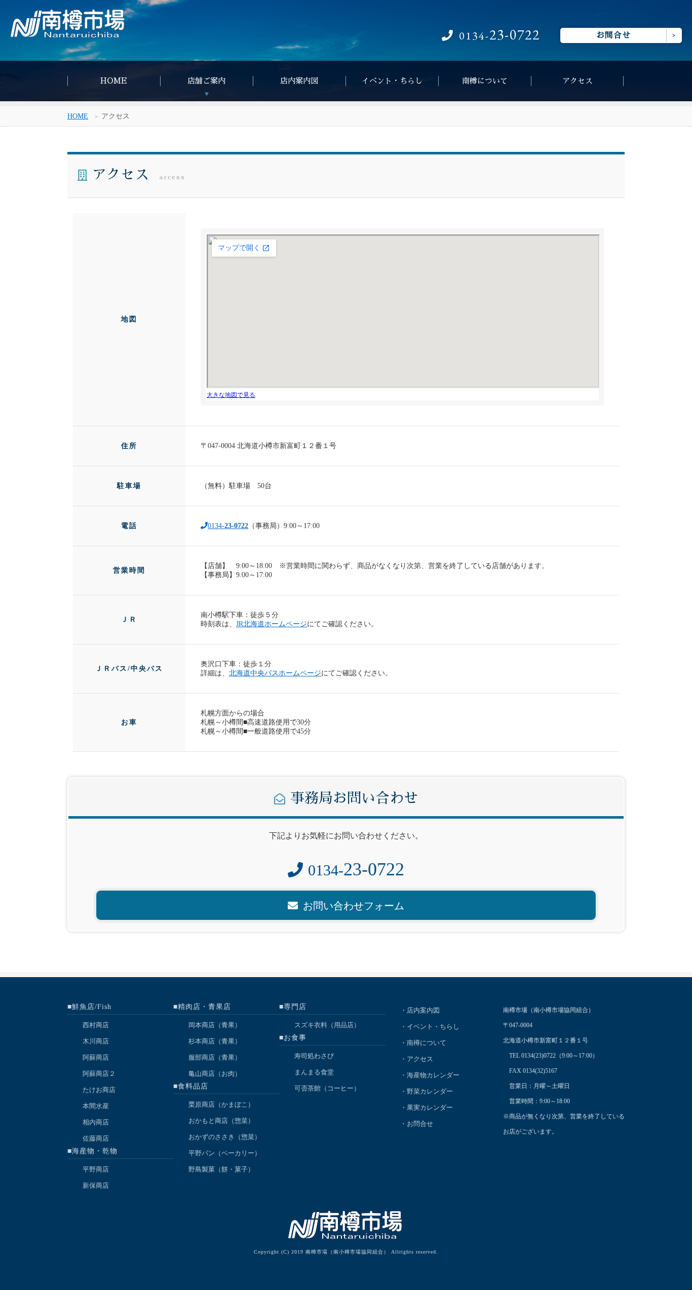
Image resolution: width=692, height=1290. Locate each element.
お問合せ (613, 35)
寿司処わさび (314, 1056)
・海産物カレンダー (429, 1075)
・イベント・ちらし (429, 1026)
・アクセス (416, 1059)
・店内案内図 (420, 1010)
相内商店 (96, 1122)
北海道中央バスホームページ (275, 673)
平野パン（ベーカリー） (224, 1153)
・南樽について (423, 1042)
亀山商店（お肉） (214, 1073)
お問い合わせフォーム (353, 905)
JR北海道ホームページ (271, 624)
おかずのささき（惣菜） (224, 1137)
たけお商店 (99, 1090)
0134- (499, 35)
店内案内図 (299, 81)
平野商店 (96, 1169)
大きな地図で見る (231, 395)
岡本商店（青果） (214, 1025)
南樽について (485, 81)
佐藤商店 (96, 1138)
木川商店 (96, 1041)
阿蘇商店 (96, 1057)
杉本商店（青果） (214, 1041)
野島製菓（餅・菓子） (221, 1169)
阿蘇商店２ (99, 1073)
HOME (113, 81)
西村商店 (96, 1025)
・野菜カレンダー (426, 1091)
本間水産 (96, 1106)
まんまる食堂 (314, 1072)
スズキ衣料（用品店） (327, 1025)
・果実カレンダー (426, 1107)
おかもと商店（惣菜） (221, 1120)
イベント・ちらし (392, 81)
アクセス (577, 81)
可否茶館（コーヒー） (327, 1088)
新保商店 (96, 1185)
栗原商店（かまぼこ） (221, 1104)
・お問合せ (416, 1123)
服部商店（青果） (214, 1057)
